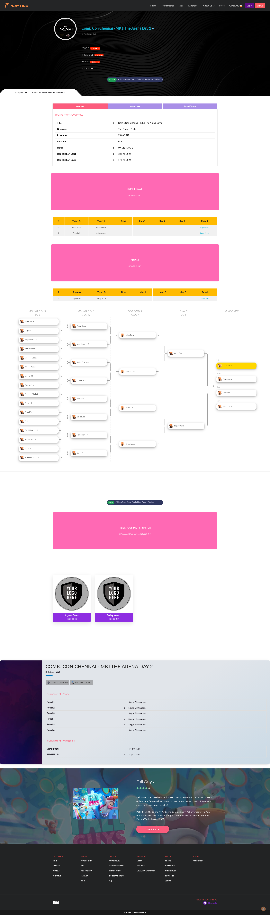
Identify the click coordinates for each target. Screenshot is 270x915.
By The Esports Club (89, 34)
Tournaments (167, 5)
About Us (208, 5)
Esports (192, 5)
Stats (181, 5)
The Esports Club (20, 93)
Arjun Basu (204, 227)
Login (249, 5)
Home (153, 5)
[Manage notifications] (263, 909)
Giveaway (234, 5)
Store (222, 5)
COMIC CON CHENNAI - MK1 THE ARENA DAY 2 (99, 666)
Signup (260, 5)
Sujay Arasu (204, 233)
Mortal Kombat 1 (83, 682)
